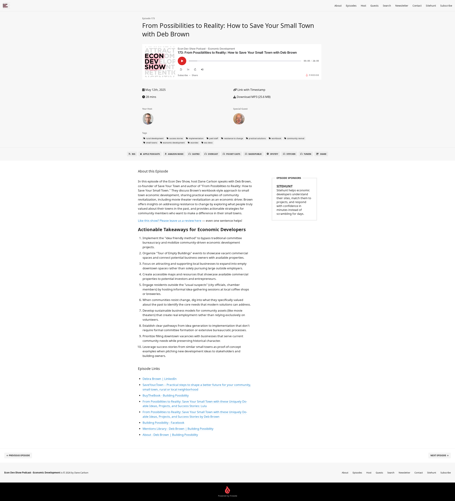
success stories (176, 138)
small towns (151, 142)
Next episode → (439, 455)
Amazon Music (176, 154)
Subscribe (446, 5)
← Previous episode (18, 455)
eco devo (208, 142)
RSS (133, 154)
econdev (194, 142)
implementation (196, 138)
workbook (276, 138)
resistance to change (233, 138)
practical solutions (257, 138)
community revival (295, 138)
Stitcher (291, 154)
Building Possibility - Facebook (163, 423)
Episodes (351, 5)
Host (363, 5)
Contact (417, 5)
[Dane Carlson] (148, 119)
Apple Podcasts (151, 154)
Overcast (213, 154)
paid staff (213, 138)
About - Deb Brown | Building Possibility (170, 435)
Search (387, 5)
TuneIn (307, 154)
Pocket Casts (233, 154)
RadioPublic (255, 154)
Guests (374, 5)
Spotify (274, 154)
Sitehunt (431, 5)
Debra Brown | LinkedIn (160, 379)
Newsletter (401, 5)
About (338, 5)
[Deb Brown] (239, 119)
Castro (196, 154)
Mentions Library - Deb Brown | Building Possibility (178, 429)
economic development (173, 142)
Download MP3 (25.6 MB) (253, 97)
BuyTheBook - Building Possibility (166, 395)
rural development (155, 138)
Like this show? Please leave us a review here (169, 221)
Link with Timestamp (251, 90)
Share (323, 154)
